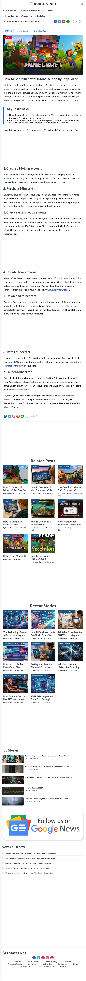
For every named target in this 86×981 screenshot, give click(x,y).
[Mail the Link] (76, 21)
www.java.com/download (56, 289)
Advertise (47, 964)
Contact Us (62, 964)
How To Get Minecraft (14, 556)
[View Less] (80, 21)
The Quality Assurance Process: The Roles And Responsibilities (31, 858)
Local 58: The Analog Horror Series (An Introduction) (46, 798)
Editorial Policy (51, 962)
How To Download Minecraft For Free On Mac (14, 490)
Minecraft (27, 115)
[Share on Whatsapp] (68, 21)
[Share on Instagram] (13, 416)
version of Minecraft (67, 306)
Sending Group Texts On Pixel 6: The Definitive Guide (47, 766)
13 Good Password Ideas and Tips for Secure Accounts (28, 868)
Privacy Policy (26, 966)
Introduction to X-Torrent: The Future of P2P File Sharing (48, 777)
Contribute (32, 964)
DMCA (63, 966)
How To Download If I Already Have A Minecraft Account (41, 524)
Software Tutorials (39, 31)
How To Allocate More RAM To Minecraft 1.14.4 (69, 490)
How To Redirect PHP (34, 788)
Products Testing (15, 964)
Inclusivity (67, 962)
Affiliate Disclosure (46, 966)
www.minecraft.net (13, 178)
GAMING (8, 31)
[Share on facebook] (55, 21)
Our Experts (33, 962)
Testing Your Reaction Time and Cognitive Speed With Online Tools (30, 853)
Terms (75, 964)
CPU (44, 226)
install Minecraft (14, 365)
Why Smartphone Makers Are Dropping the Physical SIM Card (69, 667)
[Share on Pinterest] (63, 21)
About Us (18, 962)
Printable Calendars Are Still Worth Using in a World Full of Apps (70, 635)
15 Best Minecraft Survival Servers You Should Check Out (29, 873)
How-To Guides (22, 31)
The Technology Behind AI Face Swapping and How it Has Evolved (15, 635)
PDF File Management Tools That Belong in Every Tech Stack (42, 699)
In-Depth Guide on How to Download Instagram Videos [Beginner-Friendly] (28, 863)
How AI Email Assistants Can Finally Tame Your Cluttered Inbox (43, 635)
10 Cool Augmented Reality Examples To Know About (47, 756)
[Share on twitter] (59, 21)
